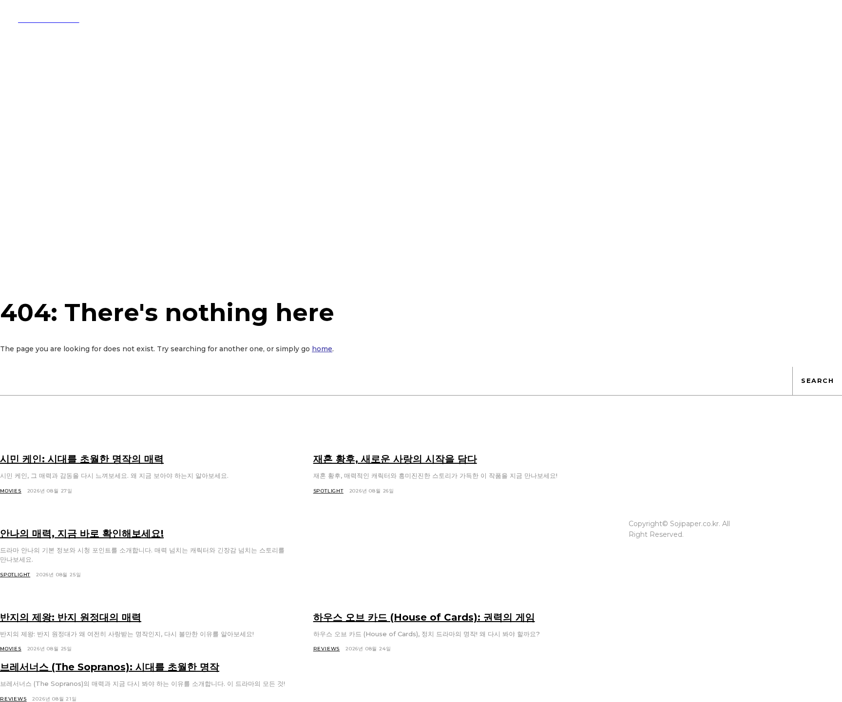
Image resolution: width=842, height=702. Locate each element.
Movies (10, 491)
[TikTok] (811, 516)
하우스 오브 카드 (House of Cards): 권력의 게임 (424, 617)
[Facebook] (774, 516)
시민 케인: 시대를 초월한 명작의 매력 (82, 459)
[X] (774, 535)
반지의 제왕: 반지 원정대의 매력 (70, 617)
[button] (453, 18)
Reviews (326, 648)
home (322, 348)
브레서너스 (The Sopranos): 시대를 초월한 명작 (109, 667)
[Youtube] (792, 535)
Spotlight (328, 491)
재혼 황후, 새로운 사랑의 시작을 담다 (395, 459)
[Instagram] (792, 516)
